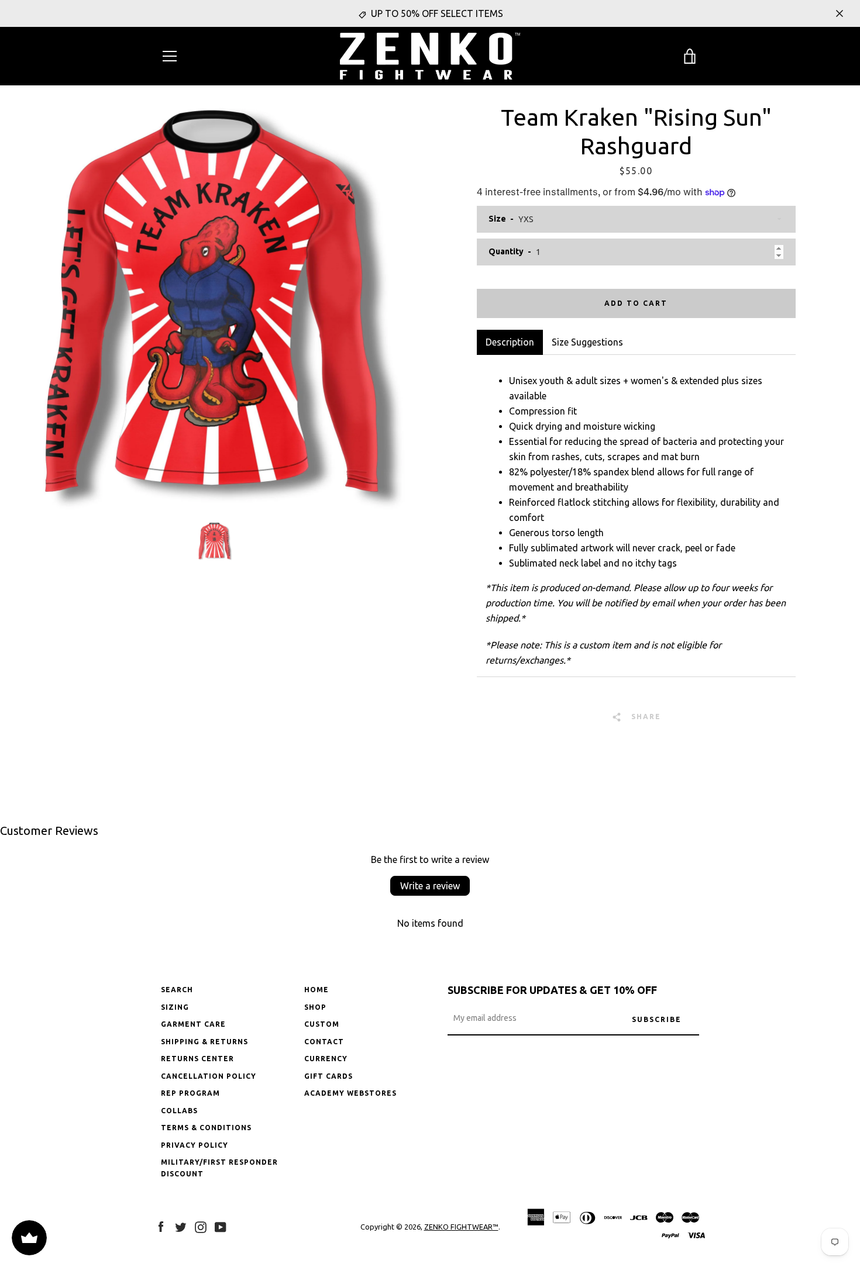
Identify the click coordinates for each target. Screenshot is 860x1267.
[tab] (587, 342)
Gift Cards (328, 1076)
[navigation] (169, 56)
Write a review (430, 886)
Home (316, 989)
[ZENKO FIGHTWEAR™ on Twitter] (181, 1226)
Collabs (179, 1110)
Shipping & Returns (204, 1041)
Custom (321, 1024)
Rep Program (190, 1093)
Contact (324, 1041)
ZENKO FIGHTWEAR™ (461, 1227)
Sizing (175, 1007)
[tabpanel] (636, 515)
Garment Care (193, 1024)
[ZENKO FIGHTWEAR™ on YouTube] (220, 1226)
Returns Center (197, 1058)
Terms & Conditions (206, 1127)
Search (177, 989)
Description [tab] (510, 342)
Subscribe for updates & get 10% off (552, 990)
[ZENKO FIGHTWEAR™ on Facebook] (161, 1226)
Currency (326, 1058)
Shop (315, 1007)
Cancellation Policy (208, 1076)
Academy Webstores (350, 1093)
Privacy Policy (194, 1145)
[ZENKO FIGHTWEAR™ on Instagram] (201, 1226)
